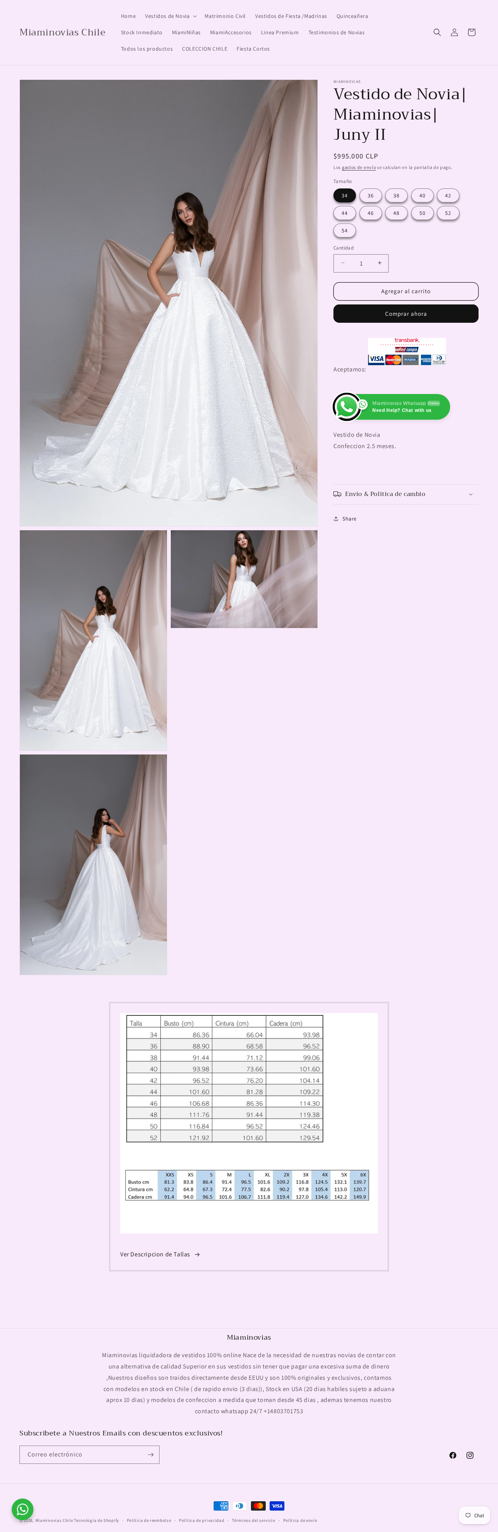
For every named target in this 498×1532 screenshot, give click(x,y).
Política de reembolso (149, 1520)
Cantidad (343, 247)
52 (448, 212)
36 (371, 195)
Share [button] (349, 518)
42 (448, 195)
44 (345, 212)
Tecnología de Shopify (96, 1520)
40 (422, 195)
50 (422, 212)
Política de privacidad (201, 1520)
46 (371, 212)
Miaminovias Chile (54, 1520)
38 (396, 195)
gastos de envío (359, 167)
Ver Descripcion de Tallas (155, 1255)
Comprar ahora (406, 313)
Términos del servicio (253, 1520)
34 (345, 195)
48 (396, 212)
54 (345, 230)
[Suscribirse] (150, 1455)
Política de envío (300, 1520)
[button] (170, 16)
